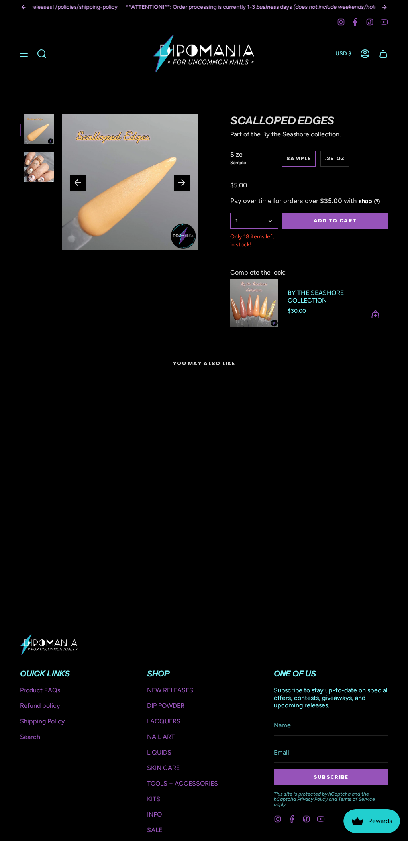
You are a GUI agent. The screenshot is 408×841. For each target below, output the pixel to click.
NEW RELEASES (170, 690)
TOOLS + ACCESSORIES (182, 783)
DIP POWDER (165, 705)
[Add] (375, 314)
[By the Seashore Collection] (254, 303)
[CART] (383, 54)
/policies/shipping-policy (86, 7)
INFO (154, 814)
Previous (78, 183)
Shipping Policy (42, 721)
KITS (153, 799)
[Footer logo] (49, 644)
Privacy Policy (312, 799)
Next (182, 183)
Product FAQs (40, 690)
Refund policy (40, 705)
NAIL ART (161, 737)
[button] (42, 54)
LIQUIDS (159, 752)
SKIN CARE (163, 768)
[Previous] (23, 7)
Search (30, 737)
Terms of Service (356, 799)
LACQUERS (163, 721)
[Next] (384, 7)
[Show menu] (24, 54)
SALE (154, 830)
